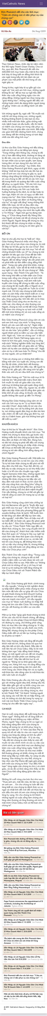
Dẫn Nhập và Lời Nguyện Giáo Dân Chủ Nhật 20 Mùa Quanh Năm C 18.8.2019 (23, 948)
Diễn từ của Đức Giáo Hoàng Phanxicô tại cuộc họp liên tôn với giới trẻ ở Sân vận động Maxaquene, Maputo (23, 878)
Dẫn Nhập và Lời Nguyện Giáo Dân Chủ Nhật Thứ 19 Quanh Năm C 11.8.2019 (23, 967)
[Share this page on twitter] (21, 22)
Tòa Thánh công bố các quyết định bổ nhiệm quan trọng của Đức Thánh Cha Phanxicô (23, 912)
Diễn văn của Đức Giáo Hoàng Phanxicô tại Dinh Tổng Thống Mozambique (22, 886)
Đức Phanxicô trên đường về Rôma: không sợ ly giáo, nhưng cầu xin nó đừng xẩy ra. (23, 840)
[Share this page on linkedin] (27, 22)
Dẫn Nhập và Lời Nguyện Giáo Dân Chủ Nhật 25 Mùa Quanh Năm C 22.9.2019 (23, 821)
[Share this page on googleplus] (15, 22)
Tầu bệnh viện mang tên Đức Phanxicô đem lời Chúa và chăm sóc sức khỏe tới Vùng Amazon (22, 940)
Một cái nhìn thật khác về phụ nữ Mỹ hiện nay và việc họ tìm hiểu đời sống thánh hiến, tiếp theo (23, 996)
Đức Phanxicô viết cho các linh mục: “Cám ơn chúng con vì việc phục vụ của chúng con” (23, 976)
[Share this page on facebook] (4, 22)
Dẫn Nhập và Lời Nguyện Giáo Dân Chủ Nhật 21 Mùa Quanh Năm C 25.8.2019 (23, 930)
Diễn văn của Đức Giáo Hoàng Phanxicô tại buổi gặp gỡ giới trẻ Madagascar (22, 858)
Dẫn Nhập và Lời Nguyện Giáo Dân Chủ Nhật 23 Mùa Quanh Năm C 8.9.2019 (23, 893)
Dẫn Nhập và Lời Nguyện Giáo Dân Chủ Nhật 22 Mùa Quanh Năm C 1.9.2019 (23, 921)
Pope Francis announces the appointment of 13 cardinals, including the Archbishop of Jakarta (23, 903)
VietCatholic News (13, 3)
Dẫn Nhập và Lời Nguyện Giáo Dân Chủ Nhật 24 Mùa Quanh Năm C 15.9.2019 (23, 830)
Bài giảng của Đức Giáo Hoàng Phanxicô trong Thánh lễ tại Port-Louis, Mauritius (21, 849)
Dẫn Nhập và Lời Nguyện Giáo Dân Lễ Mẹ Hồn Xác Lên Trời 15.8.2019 (22, 958)
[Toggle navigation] (41, 3)
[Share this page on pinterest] (10, 22)
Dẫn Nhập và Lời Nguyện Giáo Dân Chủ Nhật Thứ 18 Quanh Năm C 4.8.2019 (23, 985)
